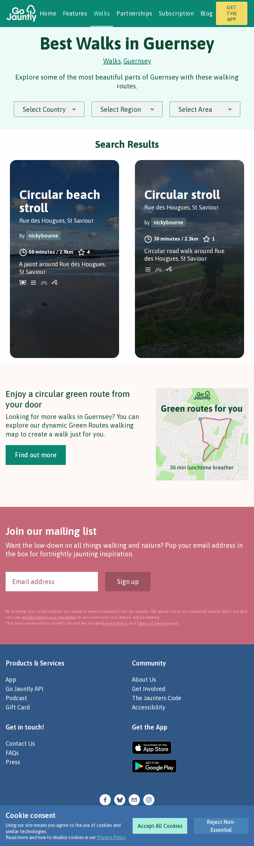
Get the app (232, 13)
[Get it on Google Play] (154, 766)
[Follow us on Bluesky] (119, 799)
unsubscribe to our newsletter (49, 617)
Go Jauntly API (24, 688)
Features (75, 13)
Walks (102, 13)
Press (13, 762)
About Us (144, 679)
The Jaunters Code (156, 698)
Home (48, 13)
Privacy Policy (111, 837)
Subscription (176, 13)
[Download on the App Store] (154, 747)
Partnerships (134, 13)
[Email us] (134, 799)
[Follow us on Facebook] (105, 799)
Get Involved (148, 688)
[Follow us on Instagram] (148, 799)
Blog (206, 13)
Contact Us (20, 743)
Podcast (16, 698)
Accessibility (148, 707)
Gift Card (18, 707)
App (11, 679)
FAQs (12, 752)
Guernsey (137, 61)
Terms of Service (152, 623)
